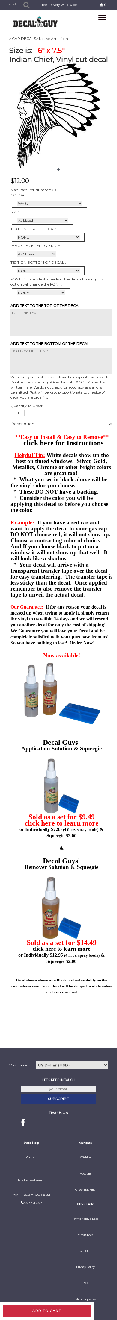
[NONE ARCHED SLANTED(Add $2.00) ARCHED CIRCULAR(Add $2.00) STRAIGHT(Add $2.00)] (48, 237)
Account (85, 1173)
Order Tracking (85, 1189)
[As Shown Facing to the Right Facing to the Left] (36, 254)
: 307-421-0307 (33, 1202)
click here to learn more (62, 823)
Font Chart (85, 1251)
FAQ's (85, 1283)
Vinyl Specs (85, 1234)
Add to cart (47, 1311)
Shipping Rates (86, 1299)
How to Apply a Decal (86, 1218)
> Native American (52, 38)
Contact (31, 1157)
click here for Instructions (63, 443)
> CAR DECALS (22, 38)
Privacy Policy (85, 1267)
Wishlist (85, 1157)
